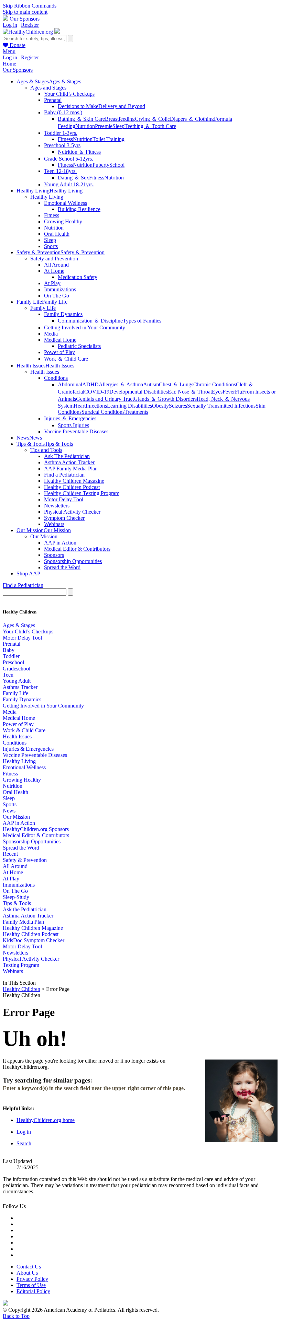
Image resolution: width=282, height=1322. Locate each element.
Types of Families (142, 321)
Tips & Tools (17, 903)
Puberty (101, 165)
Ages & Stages (19, 625)
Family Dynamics (63, 314)
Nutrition (85, 126)
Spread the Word (62, 567)
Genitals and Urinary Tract (105, 399)
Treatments (136, 412)
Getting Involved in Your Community (84, 327)
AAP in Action (60, 543)
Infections (96, 406)
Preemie (103, 126)
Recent (10, 854)
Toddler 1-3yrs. (60, 133)
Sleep (118, 126)
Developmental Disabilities (138, 392)
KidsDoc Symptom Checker (33, 940)
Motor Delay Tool (63, 499)
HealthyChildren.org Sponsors (36, 829)
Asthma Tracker (20, 687)
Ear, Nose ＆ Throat (190, 392)
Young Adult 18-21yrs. (69, 184)
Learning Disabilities (129, 406)
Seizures (178, 406)
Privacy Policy (32, 1279)
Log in (10, 25)
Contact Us (29, 1267)
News (9, 811)
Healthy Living (46, 197)
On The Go (56, 296)
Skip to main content (25, 12)
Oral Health (56, 234)
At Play (52, 283)
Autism (151, 384)
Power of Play (59, 352)
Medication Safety (77, 277)
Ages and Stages (48, 88)
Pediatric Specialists (79, 346)
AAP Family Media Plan (71, 468)
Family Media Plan (23, 922)
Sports (51, 246)
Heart (80, 406)
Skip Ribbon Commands (29, 6)
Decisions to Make (78, 106)
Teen (8, 675)
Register (30, 25)
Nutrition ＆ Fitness (79, 152)
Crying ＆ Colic (152, 119)
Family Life (43, 308)
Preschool (13, 662)
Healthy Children (21, 989)
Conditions (56, 378)
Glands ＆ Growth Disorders (165, 399)
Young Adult (17, 681)
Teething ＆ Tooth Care (150, 126)
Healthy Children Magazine (74, 481)
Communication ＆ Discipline (90, 321)
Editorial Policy (33, 1291)
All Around (56, 265)
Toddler (11, 656)
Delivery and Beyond (121, 106)
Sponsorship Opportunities (73, 561)
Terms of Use (31, 1285)
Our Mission (43, 536)
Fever (229, 392)
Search (24, 1143)
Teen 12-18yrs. (60, 171)
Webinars (54, 524)
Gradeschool (16, 668)
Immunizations (60, 289)
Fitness (65, 139)
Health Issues (44, 372)
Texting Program (21, 965)
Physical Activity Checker (72, 512)
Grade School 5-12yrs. (68, 159)
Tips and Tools (46, 450)
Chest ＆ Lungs (176, 384)
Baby (8, 650)
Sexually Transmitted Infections (221, 406)
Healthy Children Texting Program (81, 493)
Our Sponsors (25, 19)
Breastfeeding (120, 119)
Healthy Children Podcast (72, 487)
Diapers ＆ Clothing (192, 119)
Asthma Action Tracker (69, 462)
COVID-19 (96, 392)
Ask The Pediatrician (67, 456)
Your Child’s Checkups (69, 94)
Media (51, 334)
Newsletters (56, 505)
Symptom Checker (64, 518)
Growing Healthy (63, 221)
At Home (54, 271)
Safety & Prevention (25, 860)
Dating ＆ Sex (73, 177)
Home (9, 64)
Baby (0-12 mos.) (63, 112)
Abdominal (70, 384)
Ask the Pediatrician (24, 909)
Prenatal (53, 100)
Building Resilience (79, 209)
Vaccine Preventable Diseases (76, 431)
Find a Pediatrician (64, 475)
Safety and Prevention (54, 258)
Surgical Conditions (103, 412)
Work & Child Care (24, 730)
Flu (238, 392)
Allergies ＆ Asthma (121, 384)
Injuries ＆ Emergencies (70, 418)
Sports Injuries (73, 425)
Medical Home (60, 340)
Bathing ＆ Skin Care (81, 119)
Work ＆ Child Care (66, 359)
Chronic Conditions (214, 384)
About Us (27, 1273)
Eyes (217, 392)
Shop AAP (28, 573)
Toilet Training (108, 139)
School (116, 165)
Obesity (160, 406)
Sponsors (54, 555)
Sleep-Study (16, 897)
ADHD (90, 384)
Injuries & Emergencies (28, 749)
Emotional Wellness (65, 203)
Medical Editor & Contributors (77, 549)
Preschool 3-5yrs (62, 145)
